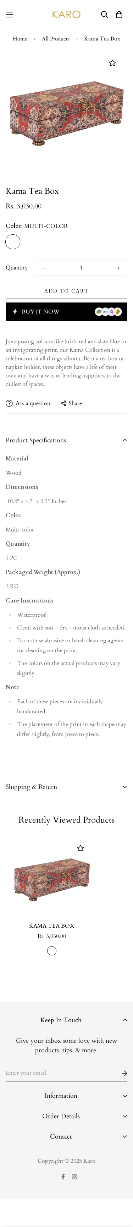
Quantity (17, 268)
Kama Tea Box (51, 926)
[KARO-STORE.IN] (66, 14)
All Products (56, 38)
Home (20, 38)
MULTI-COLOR (13, 242)
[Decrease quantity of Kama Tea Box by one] (43, 268)
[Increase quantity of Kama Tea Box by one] (119, 268)
